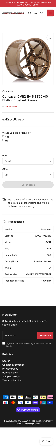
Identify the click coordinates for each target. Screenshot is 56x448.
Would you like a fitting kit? (17, 132)
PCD (4, 155)
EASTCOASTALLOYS (20, 421)
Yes (7, 136)
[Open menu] (50, 13)
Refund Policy (10, 372)
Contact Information (13, 364)
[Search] (29, 13)
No (6, 140)
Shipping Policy (11, 376)
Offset (5, 169)
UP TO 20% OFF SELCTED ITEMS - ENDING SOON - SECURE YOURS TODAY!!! (28, 3)
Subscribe (45, 335)
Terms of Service (11, 380)
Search (6, 360)
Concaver (7, 91)
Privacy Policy (10, 368)
